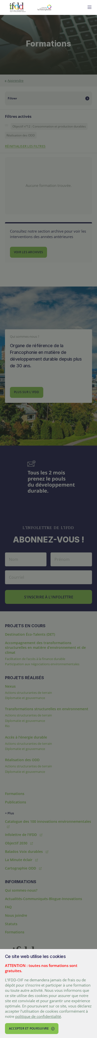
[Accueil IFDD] (17, 7)
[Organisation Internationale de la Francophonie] (57, 7)
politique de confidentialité (38, 1016)
